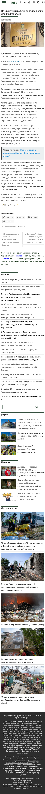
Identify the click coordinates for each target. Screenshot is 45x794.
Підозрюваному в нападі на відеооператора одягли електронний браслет (10, 239)
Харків (22, 226)
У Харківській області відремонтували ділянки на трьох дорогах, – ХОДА (34, 238)
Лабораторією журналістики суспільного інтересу (22, 762)
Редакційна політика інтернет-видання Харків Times (22, 785)
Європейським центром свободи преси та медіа (22, 765)
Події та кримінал (9, 226)
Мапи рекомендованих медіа (28, 787)
